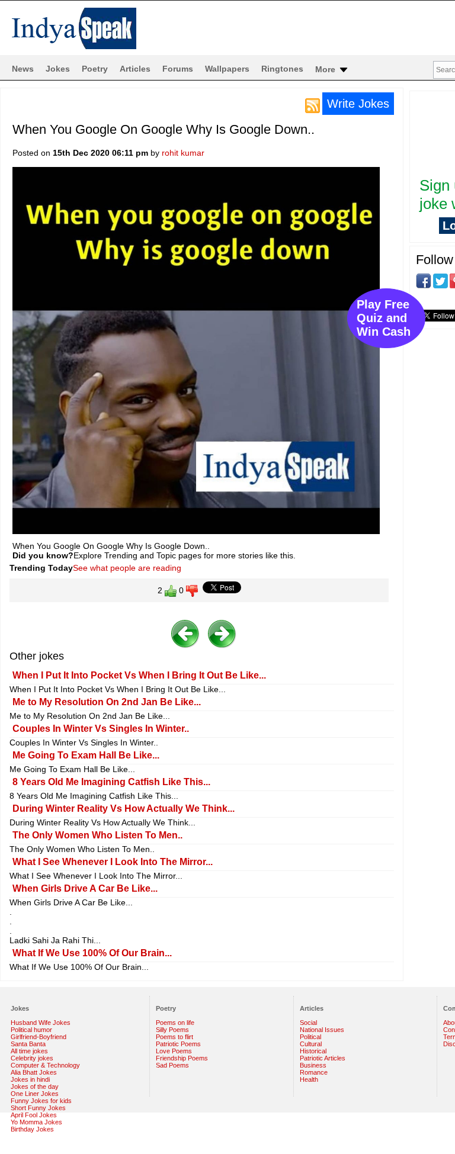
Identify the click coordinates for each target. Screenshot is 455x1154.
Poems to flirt (174, 1036)
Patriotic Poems (178, 1043)
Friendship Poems (182, 1058)
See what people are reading (127, 568)
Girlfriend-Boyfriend (38, 1036)
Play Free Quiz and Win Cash (384, 318)
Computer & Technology (45, 1065)
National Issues (322, 1029)
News (23, 68)
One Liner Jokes (35, 1093)
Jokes (58, 68)
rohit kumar (183, 152)
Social (308, 1022)
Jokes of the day (35, 1086)
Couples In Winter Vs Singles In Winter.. (100, 729)
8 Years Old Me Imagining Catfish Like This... (111, 782)
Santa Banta (28, 1043)
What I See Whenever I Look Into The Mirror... (112, 862)
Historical (313, 1051)
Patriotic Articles (322, 1058)
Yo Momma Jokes (36, 1122)
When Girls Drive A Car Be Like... (85, 888)
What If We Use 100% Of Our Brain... (92, 953)
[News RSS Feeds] (312, 105)
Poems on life (175, 1022)
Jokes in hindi (30, 1079)
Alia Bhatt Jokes (34, 1072)
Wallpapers (227, 68)
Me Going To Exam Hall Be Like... (85, 755)
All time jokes (29, 1051)
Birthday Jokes (32, 1129)
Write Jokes (358, 103)
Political (310, 1036)
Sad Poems (172, 1065)
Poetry (95, 68)
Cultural (311, 1043)
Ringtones (282, 68)
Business (313, 1065)
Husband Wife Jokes (41, 1022)
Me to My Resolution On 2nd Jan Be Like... (106, 702)
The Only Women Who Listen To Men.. (97, 835)
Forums (177, 68)
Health (309, 1079)
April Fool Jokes (34, 1114)
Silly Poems (172, 1029)
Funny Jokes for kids (41, 1100)
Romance (314, 1072)
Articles (135, 68)
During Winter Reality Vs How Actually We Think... (123, 808)
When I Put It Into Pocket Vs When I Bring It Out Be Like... (139, 675)
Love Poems (174, 1051)
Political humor (31, 1029)
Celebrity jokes (32, 1058)
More (326, 69)
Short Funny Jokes (38, 1107)
